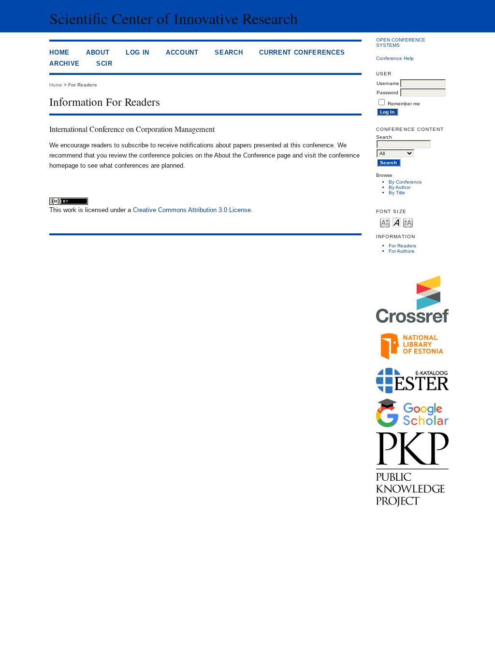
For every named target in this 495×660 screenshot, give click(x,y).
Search (229, 52)
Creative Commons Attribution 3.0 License (192, 210)
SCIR (104, 63)
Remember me (404, 103)
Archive (64, 63)
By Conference (405, 182)
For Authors (401, 251)
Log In (137, 52)
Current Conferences (302, 52)
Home (59, 52)
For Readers (402, 245)
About (97, 52)
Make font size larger (408, 222)
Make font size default (396, 222)
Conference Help (395, 58)
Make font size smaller (385, 222)
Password (387, 92)
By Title (397, 192)
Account (182, 52)
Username (388, 83)
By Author (399, 187)
